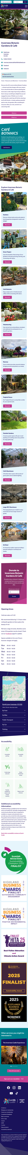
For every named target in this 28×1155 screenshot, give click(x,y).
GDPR (2, 1123)
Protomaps (13, 699)
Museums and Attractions (11, 80)
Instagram (6, 68)
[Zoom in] (24, 692)
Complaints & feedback (6, 1114)
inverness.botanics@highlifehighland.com (14, 62)
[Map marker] (14, 688)
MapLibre (9, 699)
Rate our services (5, 1116)
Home (2, 80)
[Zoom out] (24, 694)
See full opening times (8, 76)
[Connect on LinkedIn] (19, 1087)
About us (14, 113)
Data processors (5, 1127)
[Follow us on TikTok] (16, 1093)
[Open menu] (26, 6)
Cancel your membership (7, 1112)
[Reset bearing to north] (24, 696)
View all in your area (14, 1071)
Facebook (6, 65)
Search (25, 1)
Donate (14, 596)
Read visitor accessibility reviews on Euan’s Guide (12, 834)
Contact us (3, 1107)
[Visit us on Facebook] (8, 1087)
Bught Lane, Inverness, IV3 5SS (12, 704)
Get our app (4, 1118)
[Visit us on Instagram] (14, 1087)
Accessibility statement (6, 1129)
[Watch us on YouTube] (11, 1093)
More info (7, 224)
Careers (3, 1120)
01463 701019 (7, 59)
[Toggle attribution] (24, 699)
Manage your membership (7, 1110)
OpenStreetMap (20, 699)
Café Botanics (6, 147)
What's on (14, 117)
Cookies (3, 1125)
